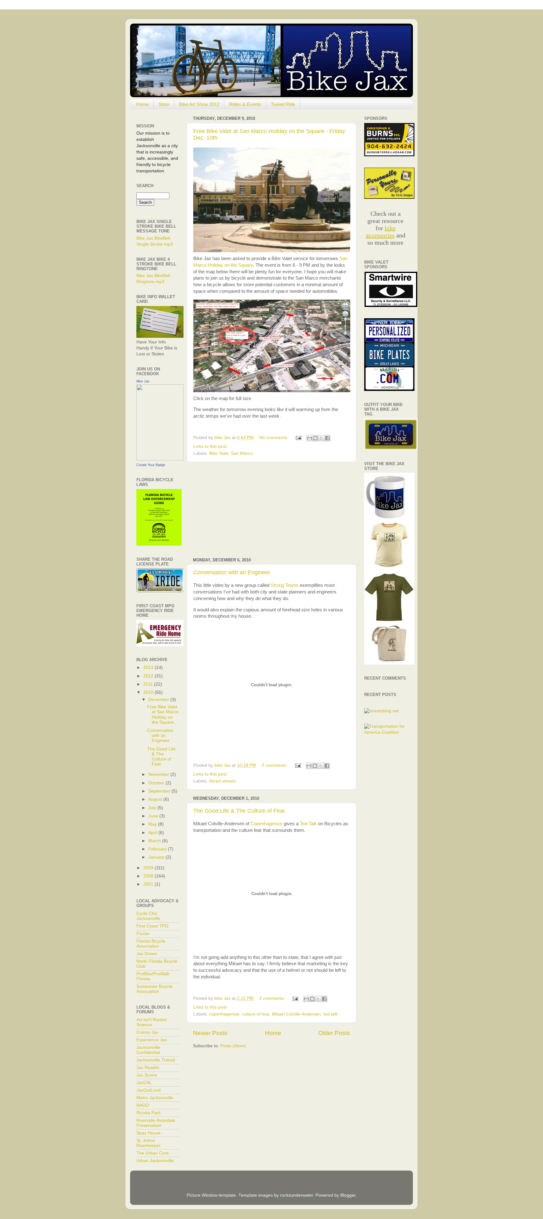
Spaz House (148, 1133)
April (152, 832)
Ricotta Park (148, 1112)
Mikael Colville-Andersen (296, 1014)
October (156, 783)
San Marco (242, 453)
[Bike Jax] (160, 459)
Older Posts (334, 1033)
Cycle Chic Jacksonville (148, 916)
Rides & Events (245, 104)
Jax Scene (146, 1075)
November (158, 774)
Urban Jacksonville (155, 1160)
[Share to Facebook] (327, 438)
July (152, 807)
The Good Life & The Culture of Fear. (239, 811)
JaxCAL (144, 1082)
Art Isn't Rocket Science (151, 1022)
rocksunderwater (296, 1195)
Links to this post (210, 446)
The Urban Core (152, 1153)
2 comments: (275, 765)
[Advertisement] (271, 509)
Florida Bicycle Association (150, 944)
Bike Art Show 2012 (199, 104)
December (158, 699)
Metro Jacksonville (154, 1097)
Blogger (347, 1195)
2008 (148, 876)
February (157, 849)
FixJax (142, 933)
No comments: (274, 437)
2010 (148, 692)
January (156, 857)
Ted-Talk (308, 823)
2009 (148, 868)
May (152, 824)
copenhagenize (224, 1014)
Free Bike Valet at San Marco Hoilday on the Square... (162, 714)
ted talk (330, 1014)
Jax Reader (147, 1067)
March (154, 840)
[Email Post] (298, 437)
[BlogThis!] (315, 438)
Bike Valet (218, 453)
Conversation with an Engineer (231, 572)
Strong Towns (285, 585)
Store (163, 104)
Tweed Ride (283, 104)
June (153, 816)
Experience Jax (151, 1040)
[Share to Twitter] (321, 438)
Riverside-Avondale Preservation (155, 1123)
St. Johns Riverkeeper (148, 1143)
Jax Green (146, 953)
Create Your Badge (150, 465)
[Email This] (309, 438)
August (155, 799)
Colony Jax (147, 1032)
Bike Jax (143, 381)
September (159, 791)
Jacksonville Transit (155, 1060)
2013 (148, 667)
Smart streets (222, 781)
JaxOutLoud (148, 1090)
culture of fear (255, 1014)
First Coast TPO (152, 926)
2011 (148, 684)
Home (142, 104)
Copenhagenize (266, 823)
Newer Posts (210, 1033)
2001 (148, 884)
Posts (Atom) (233, 1046)
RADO (142, 1105)
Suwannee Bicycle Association (154, 989)
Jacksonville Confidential (148, 1050)
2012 (148, 676)
